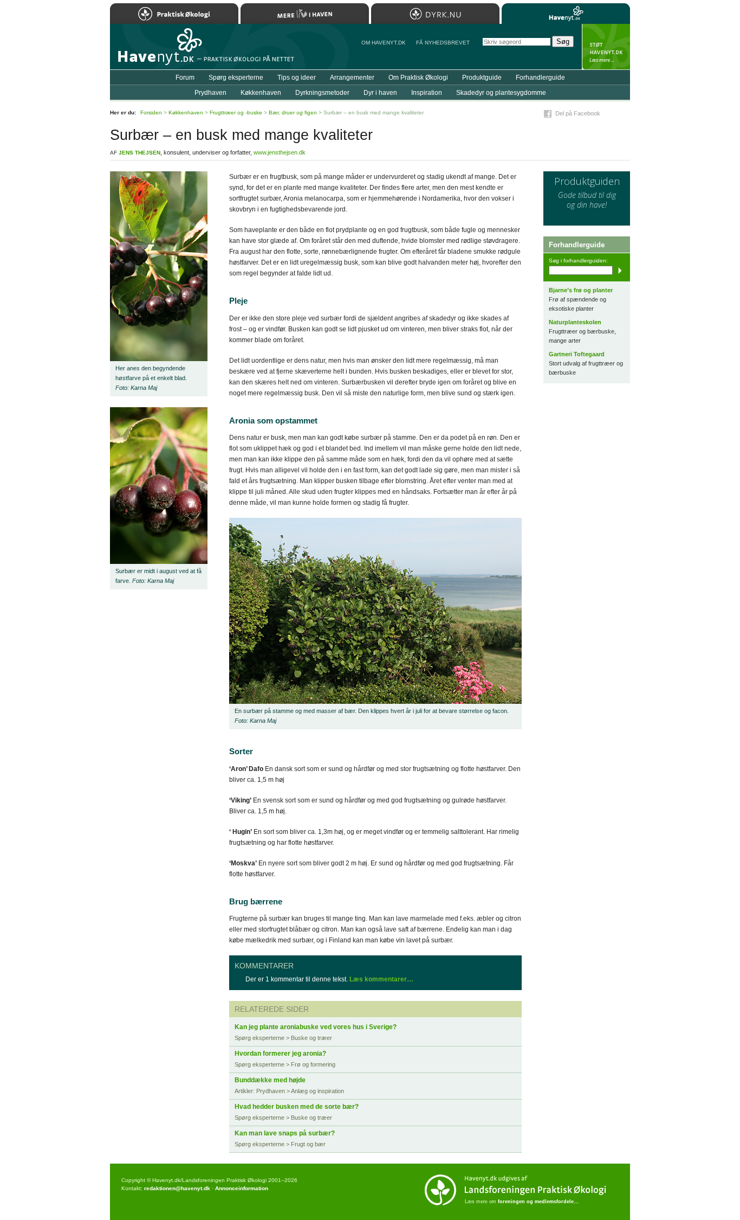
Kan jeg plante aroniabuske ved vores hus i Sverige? (316, 1027)
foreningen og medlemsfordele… (538, 1201)
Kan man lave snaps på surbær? (285, 1133)
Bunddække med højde (270, 1080)
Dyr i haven (380, 93)
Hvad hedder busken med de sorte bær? (297, 1106)
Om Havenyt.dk (383, 43)
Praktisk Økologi (174, 13)
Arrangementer (352, 77)
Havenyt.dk (566, 13)
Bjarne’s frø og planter (581, 290)
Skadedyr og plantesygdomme (501, 93)
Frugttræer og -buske (236, 112)
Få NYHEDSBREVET (443, 43)
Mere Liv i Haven (305, 13)
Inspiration (426, 93)
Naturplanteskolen (575, 322)
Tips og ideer (296, 77)
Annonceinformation (241, 1188)
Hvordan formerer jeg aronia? (280, 1053)
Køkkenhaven (261, 93)
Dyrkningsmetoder (322, 93)
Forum (185, 77)
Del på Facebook (577, 113)
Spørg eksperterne (236, 77)
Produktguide (482, 77)
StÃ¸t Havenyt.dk (606, 46)
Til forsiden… (157, 51)
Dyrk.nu (435, 13)
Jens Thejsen (139, 153)
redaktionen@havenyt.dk (177, 1188)
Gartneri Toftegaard (577, 354)
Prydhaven (210, 93)
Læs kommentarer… (381, 979)
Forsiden (151, 112)
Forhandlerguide (540, 77)
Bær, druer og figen (293, 112)
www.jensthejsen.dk (280, 152)
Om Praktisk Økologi (418, 77)
